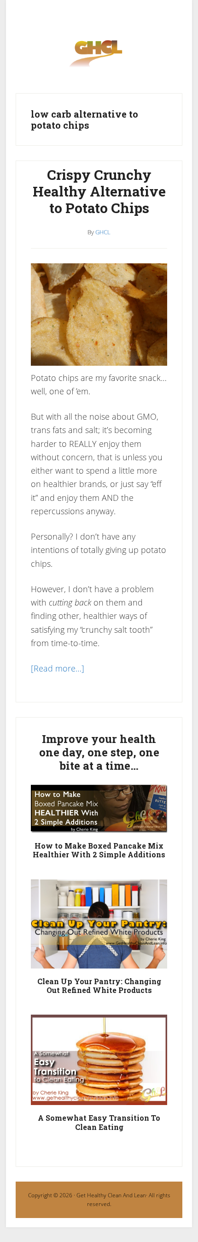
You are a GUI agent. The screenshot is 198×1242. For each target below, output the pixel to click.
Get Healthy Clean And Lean (111, 1195)
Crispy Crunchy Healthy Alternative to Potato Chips (99, 191)
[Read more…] (57, 668)
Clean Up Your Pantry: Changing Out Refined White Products (99, 985)
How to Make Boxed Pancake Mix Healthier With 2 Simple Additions (99, 850)
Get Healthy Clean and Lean (99, 56)
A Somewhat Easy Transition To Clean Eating (99, 1122)
